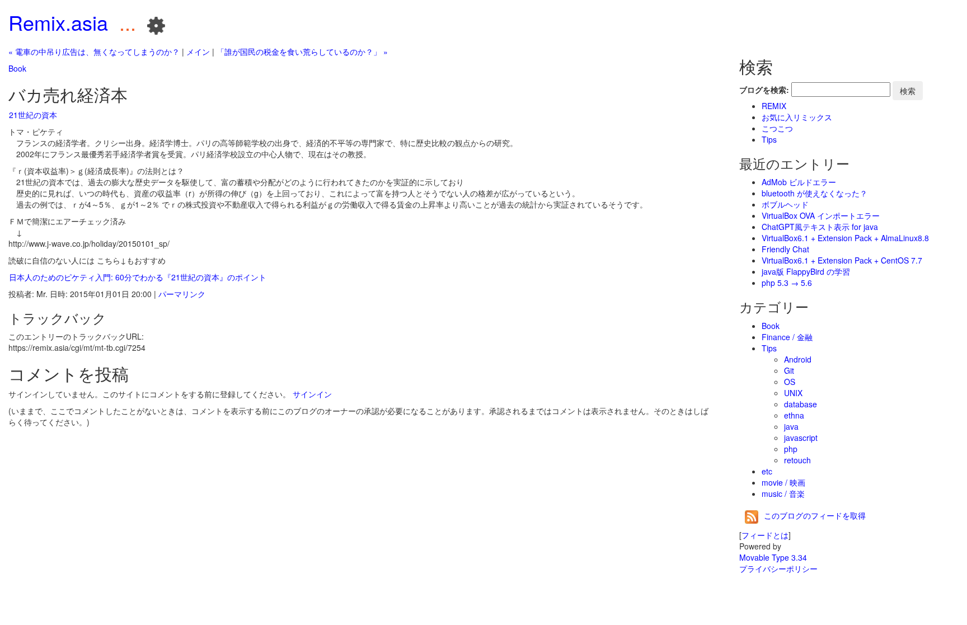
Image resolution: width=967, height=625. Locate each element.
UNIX (793, 392)
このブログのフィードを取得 (815, 515)
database (800, 404)
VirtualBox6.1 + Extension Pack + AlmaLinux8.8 (845, 237)
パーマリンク (181, 293)
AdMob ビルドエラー (799, 181)
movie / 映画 (783, 482)
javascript (801, 437)
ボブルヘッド (785, 204)
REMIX (774, 105)
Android (797, 359)
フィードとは (764, 535)
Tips (769, 139)
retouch (797, 460)
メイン (198, 51)
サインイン (312, 394)
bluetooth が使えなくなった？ (814, 193)
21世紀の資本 (33, 114)
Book (17, 68)
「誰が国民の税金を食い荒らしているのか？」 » (302, 51)
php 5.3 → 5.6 (787, 282)
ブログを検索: (764, 89)
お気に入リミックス (797, 117)
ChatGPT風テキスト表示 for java (820, 226)
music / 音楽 (783, 493)
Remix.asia (58, 22)
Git (789, 370)
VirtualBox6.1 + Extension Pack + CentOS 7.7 (842, 260)
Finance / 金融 (787, 336)
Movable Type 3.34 (773, 557)
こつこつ (777, 128)
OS (789, 381)
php (790, 448)
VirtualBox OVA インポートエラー (821, 215)
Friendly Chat (785, 249)
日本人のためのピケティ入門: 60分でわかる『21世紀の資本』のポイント (137, 277)
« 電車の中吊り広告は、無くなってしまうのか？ (94, 51)
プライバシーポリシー (778, 568)
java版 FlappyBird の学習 (806, 271)
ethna (794, 415)
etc (767, 471)
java (791, 426)
